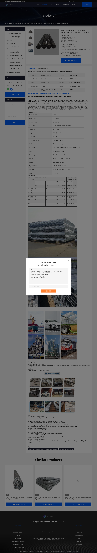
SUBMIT (48, 291)
